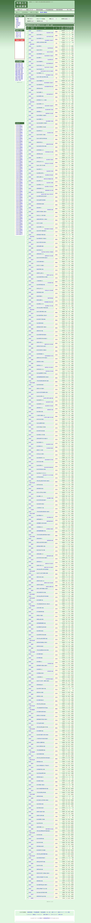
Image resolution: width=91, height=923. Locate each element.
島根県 (19, 74)
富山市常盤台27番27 (50, 517)
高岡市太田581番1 (40, 869)
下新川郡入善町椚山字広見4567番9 (43, 650)
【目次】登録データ (46, 914)
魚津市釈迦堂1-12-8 (40, 149)
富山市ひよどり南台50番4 (41, 215)
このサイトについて (54, 914)
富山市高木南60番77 (40, 384)
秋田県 (19, 64)
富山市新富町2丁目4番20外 (49, 40)
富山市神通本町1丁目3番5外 (49, 55)
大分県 (19, 79)
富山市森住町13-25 (40, 442)
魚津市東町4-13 (39, 661)
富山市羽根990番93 (40, 323)
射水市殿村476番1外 (40, 780)
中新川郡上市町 (32, 571)
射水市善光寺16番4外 (50, 448)
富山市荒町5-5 (39, 46)
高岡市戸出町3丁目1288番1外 (48, 567)
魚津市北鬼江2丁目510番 (49, 371)
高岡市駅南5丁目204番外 (49, 113)
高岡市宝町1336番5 (50, 409)
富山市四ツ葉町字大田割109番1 (48, 398)
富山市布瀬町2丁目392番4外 (49, 228)
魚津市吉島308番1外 (40, 476)
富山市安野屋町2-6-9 (40, 80)
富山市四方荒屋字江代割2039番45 (42, 734)
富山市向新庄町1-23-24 (41, 457)
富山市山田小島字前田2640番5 (42, 892)
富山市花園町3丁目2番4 (49, 121)
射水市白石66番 (39, 834)
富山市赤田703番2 (40, 411)
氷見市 (32, 263)
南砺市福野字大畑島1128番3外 (42, 665)
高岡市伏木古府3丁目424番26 (48, 582)
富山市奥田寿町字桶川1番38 (49, 86)
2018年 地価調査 (19, 147)
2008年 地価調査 (19, 176)
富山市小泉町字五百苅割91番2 (42, 138)
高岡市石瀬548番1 (40, 796)
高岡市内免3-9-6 (39, 561)
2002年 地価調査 (19, 194)
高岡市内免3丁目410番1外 (49, 563)
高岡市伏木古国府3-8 (40, 584)
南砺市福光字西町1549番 (41, 546)
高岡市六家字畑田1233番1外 (41, 211)
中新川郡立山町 (32, 482)
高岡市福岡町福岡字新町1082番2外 (43, 376)
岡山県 (22, 74)
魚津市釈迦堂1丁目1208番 (49, 151)
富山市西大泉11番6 (50, 132)
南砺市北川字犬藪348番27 (41, 715)
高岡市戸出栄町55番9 (40, 815)
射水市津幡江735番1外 (40, 784)
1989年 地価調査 (19, 232)
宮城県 (16, 64)
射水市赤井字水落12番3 (41, 430)
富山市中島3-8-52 (40, 249)
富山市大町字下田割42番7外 (41, 230)
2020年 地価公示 (19, 142)
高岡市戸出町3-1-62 (40, 565)
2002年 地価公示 (19, 196)
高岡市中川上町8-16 (40, 273)
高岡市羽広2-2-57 (40, 365)
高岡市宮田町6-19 (40, 519)
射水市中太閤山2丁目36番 (41, 426)
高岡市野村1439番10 (40, 361)
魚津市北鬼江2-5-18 (40, 369)
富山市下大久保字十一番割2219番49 (43, 680)
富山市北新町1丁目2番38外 (49, 105)
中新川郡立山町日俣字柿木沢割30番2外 (43, 757)
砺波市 (32, 178)
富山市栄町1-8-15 (40, 180)
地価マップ (19, 9)
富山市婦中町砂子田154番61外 (42, 338)
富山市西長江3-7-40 (40, 184)
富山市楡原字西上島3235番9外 (42, 884)
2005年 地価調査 (19, 185)
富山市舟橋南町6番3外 (49, 63)
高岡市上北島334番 (40, 619)
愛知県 (19, 71)
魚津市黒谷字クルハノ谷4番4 (42, 99)
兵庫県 (16, 73)
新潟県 (22, 67)
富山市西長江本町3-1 (40, 173)
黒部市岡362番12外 (40, 777)
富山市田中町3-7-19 (40, 400)
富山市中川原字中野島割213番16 (42, 392)
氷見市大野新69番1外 (40, 261)
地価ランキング (29, 9)
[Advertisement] (51, 5)
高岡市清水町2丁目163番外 (49, 255)
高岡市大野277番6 (40, 330)
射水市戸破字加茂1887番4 (41, 469)
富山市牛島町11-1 (40, 34)
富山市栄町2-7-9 (39, 169)
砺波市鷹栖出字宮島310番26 (49, 301)
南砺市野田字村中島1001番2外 (42, 719)
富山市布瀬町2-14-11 (40, 226)
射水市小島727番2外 (40, 419)
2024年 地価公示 (19, 131)
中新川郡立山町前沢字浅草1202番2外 (43, 480)
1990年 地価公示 (19, 231)
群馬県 (16, 66)
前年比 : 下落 (18, 36)
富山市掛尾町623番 (40, 96)
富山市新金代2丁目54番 (41, 434)
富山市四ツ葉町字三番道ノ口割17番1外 (47, 194)
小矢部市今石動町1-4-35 (41, 415)
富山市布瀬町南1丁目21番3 (41, 126)
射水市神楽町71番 (40, 600)
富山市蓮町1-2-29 (40, 496)
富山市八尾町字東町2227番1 (41, 311)
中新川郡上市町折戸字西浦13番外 (42, 307)
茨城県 (19, 65)
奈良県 (19, 73)
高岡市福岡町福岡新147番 (41, 530)
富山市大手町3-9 (39, 49)
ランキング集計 (67, 912)
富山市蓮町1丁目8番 (50, 498)
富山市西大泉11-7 (40, 130)
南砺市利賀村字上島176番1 (41, 896)
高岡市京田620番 (40, 88)
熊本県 (16, 79)
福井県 (22, 68)
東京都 (16, 67)
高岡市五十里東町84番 (40, 742)
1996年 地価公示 (19, 213)
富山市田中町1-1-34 (40, 403)
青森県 (19, 63)
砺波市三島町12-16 (40, 176)
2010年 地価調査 (19, 170)
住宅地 (17, 18)
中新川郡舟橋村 (32, 594)
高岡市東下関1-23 (40, 142)
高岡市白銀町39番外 (40, 246)
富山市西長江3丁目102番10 (49, 186)
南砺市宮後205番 (40, 880)
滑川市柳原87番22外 (40, 700)
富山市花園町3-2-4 (40, 119)
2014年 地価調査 (19, 159)
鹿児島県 (16, 80)
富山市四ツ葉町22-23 (40, 192)
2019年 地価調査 (19, 144)
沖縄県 (20, 80)
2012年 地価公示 (19, 166)
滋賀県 (16, 72)
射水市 (32, 224)
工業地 (17, 21)
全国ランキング (54, 912)
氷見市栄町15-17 (39, 669)
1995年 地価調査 (19, 215)
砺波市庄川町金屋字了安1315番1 (42, 877)
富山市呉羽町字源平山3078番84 (42, 276)
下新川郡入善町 (32, 382)
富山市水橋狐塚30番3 (40, 753)
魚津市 (32, 151)
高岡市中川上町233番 (50, 274)
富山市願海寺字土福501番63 (41, 626)
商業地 (17, 19)
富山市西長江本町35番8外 (49, 174)
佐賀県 (19, 77)
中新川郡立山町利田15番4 (41, 703)
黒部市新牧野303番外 (40, 203)
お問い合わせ (60, 914)
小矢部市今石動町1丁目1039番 (48, 417)
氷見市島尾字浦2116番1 (41, 769)
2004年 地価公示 (19, 190)
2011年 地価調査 (19, 168)
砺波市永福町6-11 (40, 299)
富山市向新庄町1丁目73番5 (49, 459)
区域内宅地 (18, 24)
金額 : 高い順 (18, 32)
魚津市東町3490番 (50, 663)
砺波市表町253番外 (50, 209)
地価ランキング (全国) (34, 12)
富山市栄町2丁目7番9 (50, 171)
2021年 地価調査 (19, 138)
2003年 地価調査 (19, 191)
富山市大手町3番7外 (50, 51)
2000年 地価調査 (19, 200)
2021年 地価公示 (19, 140)
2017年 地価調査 (19, 150)
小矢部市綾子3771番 (40, 507)
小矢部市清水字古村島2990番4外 (42, 738)
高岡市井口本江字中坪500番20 (42, 357)
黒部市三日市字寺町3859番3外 (42, 542)
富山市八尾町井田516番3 (41, 746)
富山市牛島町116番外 (50, 36)
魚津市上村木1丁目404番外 (49, 290)
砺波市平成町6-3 (39, 296)
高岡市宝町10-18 (39, 407)
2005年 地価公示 (19, 187)
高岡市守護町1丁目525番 (49, 828)
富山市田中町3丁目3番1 (49, 401)
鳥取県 (16, 74)
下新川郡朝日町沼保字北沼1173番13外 (43, 603)
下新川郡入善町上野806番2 (41, 792)
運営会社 (34, 914)
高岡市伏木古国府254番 (49, 586)
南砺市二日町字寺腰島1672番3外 (42, 588)
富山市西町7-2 (39, 57)
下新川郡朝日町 (32, 605)
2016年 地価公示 (19, 154)
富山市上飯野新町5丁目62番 (41, 373)
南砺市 (32, 328)
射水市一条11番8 (40, 223)
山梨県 (16, 70)
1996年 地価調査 (19, 212)
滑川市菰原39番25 (40, 653)
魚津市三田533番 (40, 484)
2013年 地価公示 (19, 163)
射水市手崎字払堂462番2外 (41, 500)
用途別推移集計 (59, 9)
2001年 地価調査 (19, 197)
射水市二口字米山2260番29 (41, 492)
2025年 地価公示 (19, 128)
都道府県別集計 (39, 9)
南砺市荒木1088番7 (40, 692)
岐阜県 (22, 70)
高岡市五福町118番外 (50, 555)
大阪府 (22, 72)
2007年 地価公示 (19, 181)
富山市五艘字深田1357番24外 (42, 315)
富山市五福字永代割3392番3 (41, 146)
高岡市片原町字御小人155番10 (42, 219)
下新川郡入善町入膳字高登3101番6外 (43, 511)
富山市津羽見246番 (40, 803)
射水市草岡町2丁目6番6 (41, 819)
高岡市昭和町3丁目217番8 (49, 190)
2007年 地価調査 (19, 179)
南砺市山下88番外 (40, 615)
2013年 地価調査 (19, 162)
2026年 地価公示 (19, 125)
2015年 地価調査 (19, 156)
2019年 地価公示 (19, 145)
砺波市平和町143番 (40, 269)
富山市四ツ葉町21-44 (40, 396)
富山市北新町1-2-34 (40, 103)
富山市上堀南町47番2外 (41, 423)
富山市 (32, 32)
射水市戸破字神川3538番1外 (41, 349)
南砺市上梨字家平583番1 (41, 861)
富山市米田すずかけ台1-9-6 (41, 473)
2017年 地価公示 (19, 151)
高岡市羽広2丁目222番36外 (49, 367)
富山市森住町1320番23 (49, 444)
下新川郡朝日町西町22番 (41, 750)
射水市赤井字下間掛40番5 (41, 319)
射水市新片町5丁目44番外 (41, 850)
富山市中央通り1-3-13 (40, 65)
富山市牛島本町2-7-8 (40, 69)
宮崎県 (22, 79)
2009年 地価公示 (19, 175)
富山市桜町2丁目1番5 (50, 32)
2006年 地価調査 (19, 182)
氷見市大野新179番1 (40, 607)
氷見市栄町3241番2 (50, 671)
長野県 (19, 70)
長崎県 (22, 77)
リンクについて (29, 914)
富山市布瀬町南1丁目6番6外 (41, 115)
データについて (39, 914)
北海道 (16, 63)
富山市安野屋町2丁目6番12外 (48, 82)
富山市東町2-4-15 (40, 157)
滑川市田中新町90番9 (40, 611)
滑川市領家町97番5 (40, 730)
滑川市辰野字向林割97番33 (41, 711)
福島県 (16, 65)
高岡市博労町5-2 (39, 538)
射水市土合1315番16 (40, 453)
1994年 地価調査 (19, 218)
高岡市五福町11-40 (40, 553)
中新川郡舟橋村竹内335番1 (41, 592)
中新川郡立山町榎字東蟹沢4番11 (42, 853)
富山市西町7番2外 (50, 59)
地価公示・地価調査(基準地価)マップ (45, 918)
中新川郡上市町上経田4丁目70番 (42, 726)
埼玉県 (19, 66)
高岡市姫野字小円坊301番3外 (42, 523)
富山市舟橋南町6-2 (40, 61)
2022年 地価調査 (19, 135)
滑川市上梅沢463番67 (40, 723)
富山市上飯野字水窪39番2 (41, 199)
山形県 (22, 64)
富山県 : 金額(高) (43, 12)
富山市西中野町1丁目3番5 (49, 109)
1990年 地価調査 (19, 229)
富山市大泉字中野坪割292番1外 (42, 257)
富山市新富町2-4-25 (40, 38)
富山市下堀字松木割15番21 (41, 242)
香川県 (16, 76)
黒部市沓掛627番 (40, 761)
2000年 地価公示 (19, 201)
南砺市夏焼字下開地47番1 (41, 234)
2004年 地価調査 (19, 188)
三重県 (22, 71)
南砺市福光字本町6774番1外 (41, 326)
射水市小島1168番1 (40, 461)
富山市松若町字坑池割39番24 (48, 467)
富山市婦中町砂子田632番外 (41, 634)
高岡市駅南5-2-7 (39, 111)
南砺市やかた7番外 (40, 450)
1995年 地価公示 (19, 216)
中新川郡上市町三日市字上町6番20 (42, 569)
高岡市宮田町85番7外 (50, 521)
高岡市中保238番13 (40, 646)
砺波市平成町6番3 (50, 298)
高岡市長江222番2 (40, 696)
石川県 (19, 68)
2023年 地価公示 (19, 134)
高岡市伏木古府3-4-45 (40, 580)
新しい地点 (69, 9)
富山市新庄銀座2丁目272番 (49, 355)
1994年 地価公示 (19, 219)
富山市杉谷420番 (40, 865)
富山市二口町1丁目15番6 (41, 165)
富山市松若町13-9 (40, 465)
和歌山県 (22, 73)
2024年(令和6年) (25, 12)
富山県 (16, 68)
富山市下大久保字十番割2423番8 (42, 573)
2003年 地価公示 (19, 193)
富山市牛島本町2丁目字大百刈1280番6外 (47, 71)
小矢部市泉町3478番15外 (49, 678)
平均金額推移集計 (49, 9)
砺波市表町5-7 (39, 207)
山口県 (19, 75)
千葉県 (22, 66)
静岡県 (16, 71)
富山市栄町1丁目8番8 (50, 182)
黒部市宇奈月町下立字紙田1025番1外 (43, 873)
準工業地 (17, 25)
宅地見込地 (18, 22)
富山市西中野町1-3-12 (40, 107)
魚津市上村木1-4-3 (40, 288)
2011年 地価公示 (19, 169)
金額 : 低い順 (18, 35)
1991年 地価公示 (19, 228)
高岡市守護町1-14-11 (40, 827)
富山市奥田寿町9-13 (40, 84)
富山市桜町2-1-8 (39, 30)
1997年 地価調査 (19, 209)
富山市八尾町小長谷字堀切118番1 (42, 76)
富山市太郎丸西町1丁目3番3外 (42, 123)
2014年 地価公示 (19, 160)
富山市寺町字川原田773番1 (41, 688)
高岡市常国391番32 (40, 488)
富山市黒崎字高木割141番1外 (42, 196)
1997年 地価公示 (19, 210)
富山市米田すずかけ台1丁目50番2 (48, 475)
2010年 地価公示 (19, 172)
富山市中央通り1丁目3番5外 (49, 67)
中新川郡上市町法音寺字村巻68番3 (42, 596)
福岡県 (16, 77)
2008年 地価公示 (19, 178)
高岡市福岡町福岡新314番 (41, 623)
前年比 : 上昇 (18, 33)
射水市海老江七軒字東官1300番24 (42, 800)
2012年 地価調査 (19, 165)
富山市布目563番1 (40, 842)
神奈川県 (19, 67)
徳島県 (22, 75)
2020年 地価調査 (19, 141)
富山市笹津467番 (40, 823)
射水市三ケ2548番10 (40, 265)
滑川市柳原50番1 (40, 657)
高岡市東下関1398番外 (49, 144)
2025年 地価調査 (19, 126)
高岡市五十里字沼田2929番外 (42, 42)
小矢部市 (32, 282)
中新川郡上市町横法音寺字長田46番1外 (43, 830)
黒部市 (32, 205)
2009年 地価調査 (19, 173)
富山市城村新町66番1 (40, 838)
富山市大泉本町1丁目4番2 (41, 134)
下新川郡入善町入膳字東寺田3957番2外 (43, 534)
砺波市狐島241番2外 (40, 846)
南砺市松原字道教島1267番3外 (42, 642)
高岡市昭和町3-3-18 (40, 188)
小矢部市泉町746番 (50, 282)
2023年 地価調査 (19, 132)
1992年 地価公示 (19, 225)
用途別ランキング (61, 912)
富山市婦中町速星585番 (41, 284)
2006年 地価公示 (19, 184)
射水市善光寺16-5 (40, 446)
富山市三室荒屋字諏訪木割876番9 (42, 788)
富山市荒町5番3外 (50, 48)
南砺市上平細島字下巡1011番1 (42, 888)
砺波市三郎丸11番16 (40, 576)
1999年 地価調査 (19, 203)
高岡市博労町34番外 (50, 540)
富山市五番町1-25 (40, 92)
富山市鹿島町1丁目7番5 (49, 74)
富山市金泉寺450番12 (40, 503)
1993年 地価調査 (19, 221)
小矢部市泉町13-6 (40, 280)
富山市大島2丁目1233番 (41, 550)
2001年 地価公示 (19, 198)
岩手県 (22, 63)
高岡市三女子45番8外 (40, 388)
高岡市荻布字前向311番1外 (41, 346)
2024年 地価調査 (19, 129)
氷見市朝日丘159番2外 (49, 528)
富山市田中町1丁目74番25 (49, 405)
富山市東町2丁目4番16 (49, 159)
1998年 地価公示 (19, 207)
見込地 (56, 689)
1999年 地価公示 (19, 204)
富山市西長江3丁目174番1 (49, 305)
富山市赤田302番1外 (40, 807)
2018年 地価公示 (19, 148)
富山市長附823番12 (40, 630)
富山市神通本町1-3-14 (40, 53)
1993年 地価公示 (19, 222)
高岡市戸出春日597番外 (41, 811)
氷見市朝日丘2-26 (40, 526)
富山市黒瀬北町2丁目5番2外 (41, 238)
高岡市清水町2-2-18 (40, 253)
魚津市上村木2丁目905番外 (49, 163)
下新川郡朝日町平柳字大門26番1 (42, 707)
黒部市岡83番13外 (40, 684)
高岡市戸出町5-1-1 (40, 342)
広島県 (16, 75)
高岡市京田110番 (40, 153)
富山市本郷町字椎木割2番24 (41, 334)
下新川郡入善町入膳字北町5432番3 (43, 380)
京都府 (19, 72)
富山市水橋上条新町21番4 (41, 773)
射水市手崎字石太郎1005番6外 (42, 557)
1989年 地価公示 (19, 234)
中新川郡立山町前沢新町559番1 (42, 638)
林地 (17, 27)
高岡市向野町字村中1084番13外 (42, 438)
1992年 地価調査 (19, 224)
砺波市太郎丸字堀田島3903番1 (48, 178)
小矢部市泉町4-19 (40, 676)
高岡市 (32, 90)
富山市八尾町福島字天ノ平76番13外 (43, 765)
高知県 (22, 76)
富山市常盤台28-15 (40, 515)
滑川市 (32, 613)
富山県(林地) (32, 44)
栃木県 (22, 65)
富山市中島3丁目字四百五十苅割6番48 (47, 251)
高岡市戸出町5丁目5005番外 (49, 344)
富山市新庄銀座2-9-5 (40, 353)
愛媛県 (19, 76)
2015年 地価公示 (19, 157)
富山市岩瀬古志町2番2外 (41, 857)
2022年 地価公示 (19, 137)
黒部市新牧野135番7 (40, 292)
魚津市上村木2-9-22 (40, 161)
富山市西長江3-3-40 (40, 303)
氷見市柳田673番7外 (40, 673)
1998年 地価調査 (19, 206)
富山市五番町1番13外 (50, 94)
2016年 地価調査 (19, 153)
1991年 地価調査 (19, 226)
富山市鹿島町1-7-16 (40, 73)
